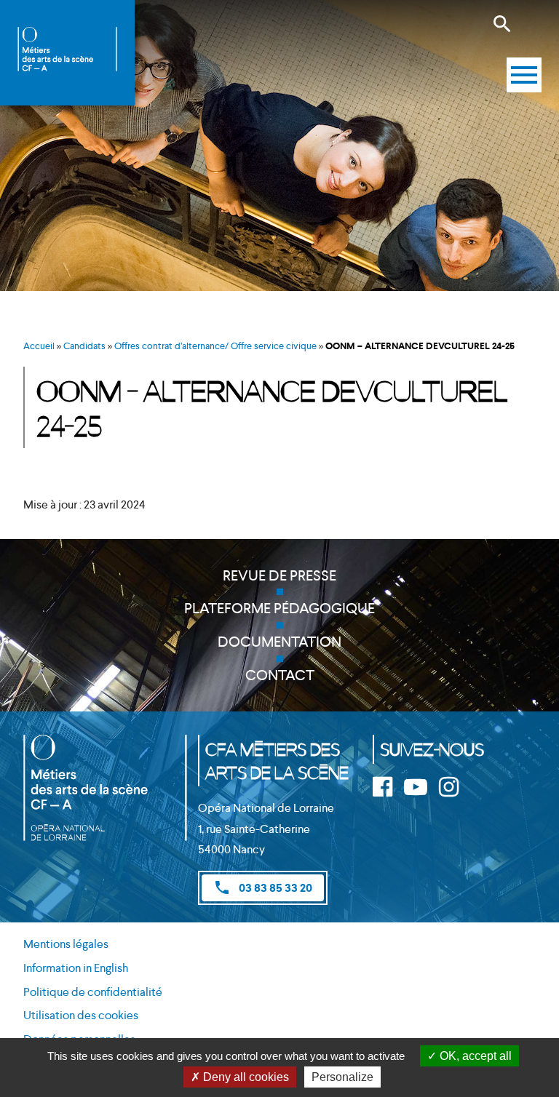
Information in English (75, 968)
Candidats (84, 346)
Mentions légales (65, 944)
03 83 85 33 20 (262, 887)
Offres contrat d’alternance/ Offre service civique (215, 346)
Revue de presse (279, 575)
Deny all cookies (244, 1077)
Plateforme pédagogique (279, 608)
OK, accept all (474, 1056)
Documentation (279, 641)
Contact (279, 675)
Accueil (39, 346)
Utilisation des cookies (80, 1015)
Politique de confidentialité (92, 992)
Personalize (342, 1077)
